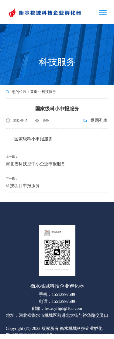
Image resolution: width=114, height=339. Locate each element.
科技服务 (49, 92)
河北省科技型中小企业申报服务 (35, 164)
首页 (33, 92)
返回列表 (99, 120)
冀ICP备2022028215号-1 (34, 335)
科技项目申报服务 (23, 185)
